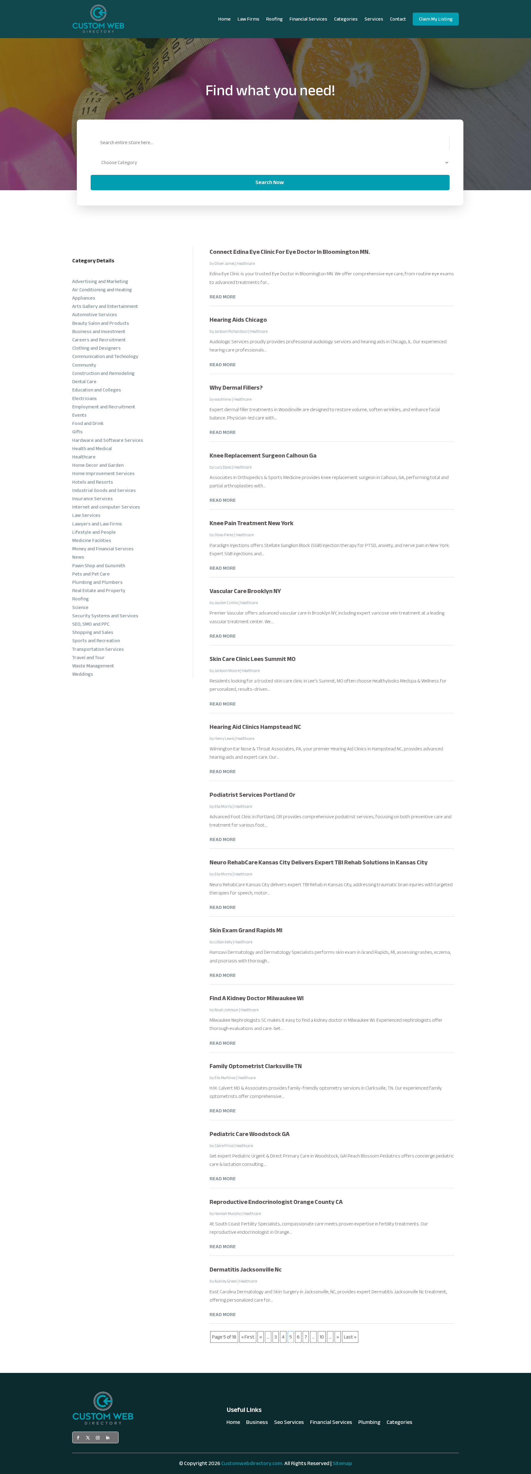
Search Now (269, 182)
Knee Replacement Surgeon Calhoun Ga (263, 455)
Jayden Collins (226, 603)
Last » (350, 1337)
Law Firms (248, 19)
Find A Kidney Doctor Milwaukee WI (257, 998)
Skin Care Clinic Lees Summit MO (253, 659)
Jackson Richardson (231, 331)
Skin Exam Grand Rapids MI (246, 930)
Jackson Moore (227, 670)
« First (247, 1337)
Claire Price (223, 1146)
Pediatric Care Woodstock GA (249, 1134)
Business (257, 1423)
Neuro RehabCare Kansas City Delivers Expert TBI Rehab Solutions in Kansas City (319, 862)
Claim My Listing (436, 19)
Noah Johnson (226, 1010)
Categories (346, 19)
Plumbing (369, 1423)
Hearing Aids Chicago (238, 319)
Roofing (274, 19)
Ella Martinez (225, 1078)
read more (223, 297)
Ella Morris (223, 806)
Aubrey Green (225, 1281)
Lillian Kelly (223, 942)
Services (373, 19)
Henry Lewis (224, 738)
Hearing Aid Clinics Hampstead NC (255, 727)
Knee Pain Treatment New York (251, 523)
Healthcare (246, 263)
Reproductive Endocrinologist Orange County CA (276, 1202)
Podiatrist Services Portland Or (252, 794)
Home (224, 19)
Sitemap (342, 1463)
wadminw (222, 399)
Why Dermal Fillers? (236, 387)
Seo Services (289, 1423)
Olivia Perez (224, 535)
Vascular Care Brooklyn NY (245, 591)
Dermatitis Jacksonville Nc (245, 1269)
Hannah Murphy (227, 1213)
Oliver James (224, 263)
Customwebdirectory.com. (252, 1463)
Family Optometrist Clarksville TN (256, 1066)
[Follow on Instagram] (97, 1437)
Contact (398, 19)
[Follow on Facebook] (78, 1437)
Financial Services (308, 19)
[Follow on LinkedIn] (107, 1437)
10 (322, 1337)
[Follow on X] (88, 1437)
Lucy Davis (222, 467)
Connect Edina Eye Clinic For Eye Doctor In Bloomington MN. (290, 251)
